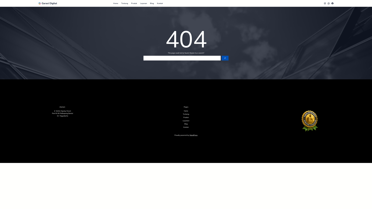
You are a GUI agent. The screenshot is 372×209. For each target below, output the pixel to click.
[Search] (225, 58)
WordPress (193, 135)
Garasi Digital (49, 3)
